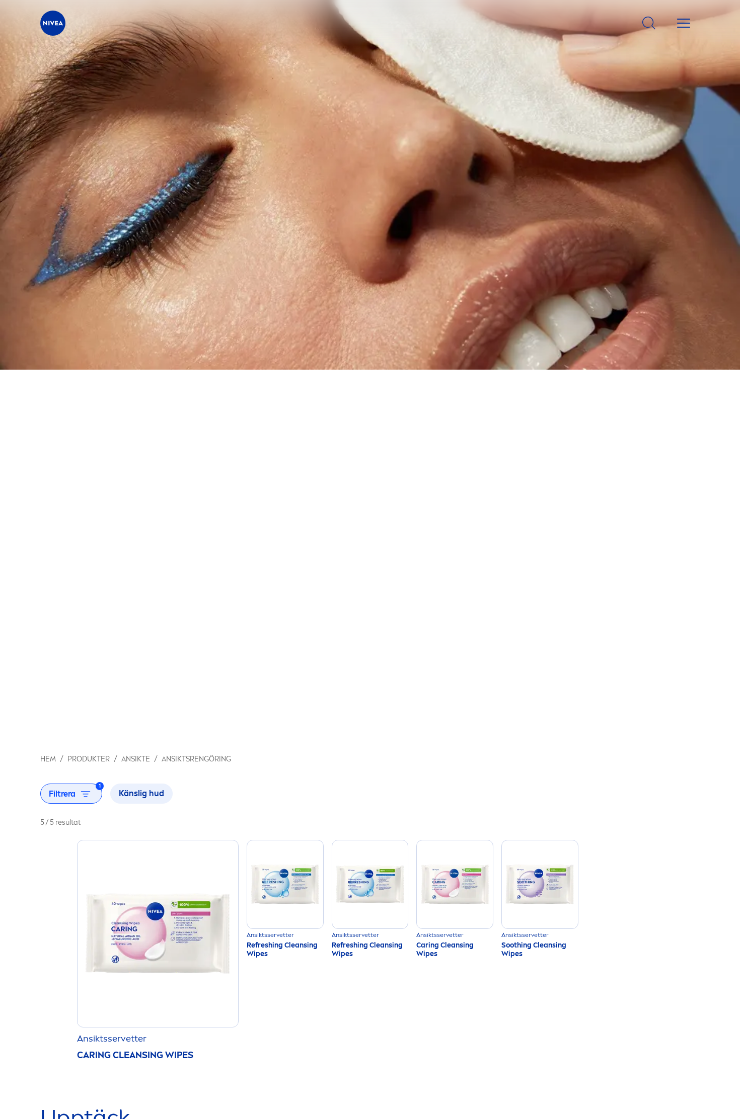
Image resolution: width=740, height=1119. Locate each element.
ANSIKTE (135, 759)
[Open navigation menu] (684, 23)
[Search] (648, 23)
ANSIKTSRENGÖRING (196, 759)
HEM (48, 759)
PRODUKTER (88, 759)
